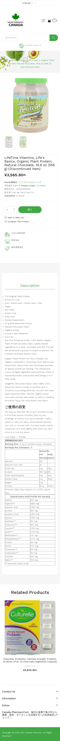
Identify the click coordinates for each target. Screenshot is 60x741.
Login (49, 20)
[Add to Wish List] (30, 652)
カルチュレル (30, 666)
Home (30, 57)
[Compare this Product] (35, 652)
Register (44, 20)
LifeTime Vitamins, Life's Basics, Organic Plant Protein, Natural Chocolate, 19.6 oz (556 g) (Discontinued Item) (31, 63)
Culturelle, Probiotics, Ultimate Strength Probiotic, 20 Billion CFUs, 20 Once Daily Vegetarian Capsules (30, 660)
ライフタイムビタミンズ (30, 182)
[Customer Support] (30, 48)
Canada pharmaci (33, 732)
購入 (30, 209)
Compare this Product (18, 221)
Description (29, 286)
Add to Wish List (16, 217)
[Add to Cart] (25, 652)
